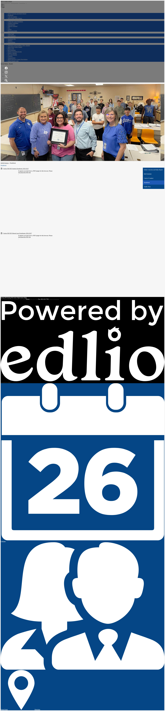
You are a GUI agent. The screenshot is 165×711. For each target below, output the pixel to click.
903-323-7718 (34, 299)
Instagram (6, 72)
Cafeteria (10, 56)
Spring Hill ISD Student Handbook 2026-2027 (16, 168)
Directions (37, 709)
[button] (9, 12)
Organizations (11, 42)
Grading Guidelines (13, 23)
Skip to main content (6, 1)
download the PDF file (24, 172)
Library (10, 29)
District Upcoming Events (15, 51)
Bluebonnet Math (12, 31)
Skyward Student (12, 55)
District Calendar (12, 53)
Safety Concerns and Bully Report (17, 13)
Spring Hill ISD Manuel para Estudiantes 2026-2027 (17, 233)
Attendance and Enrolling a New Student (19, 45)
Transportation (11, 58)
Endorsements (11, 24)
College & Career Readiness (15, 21)
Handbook (10, 15)
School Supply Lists (13, 61)
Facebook (6, 68)
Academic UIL (12, 39)
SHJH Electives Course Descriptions (18, 59)
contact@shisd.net (54, 299)
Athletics (10, 40)
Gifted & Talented (12, 26)
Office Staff (11, 34)
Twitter (6, 76)
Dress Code (11, 48)
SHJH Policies (5, 163)
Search (6, 80)
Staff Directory (12, 35)
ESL (9, 28)
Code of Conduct (12, 16)
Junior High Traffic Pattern (15, 18)
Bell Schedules (12, 50)
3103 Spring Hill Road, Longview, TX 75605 (13, 299)
